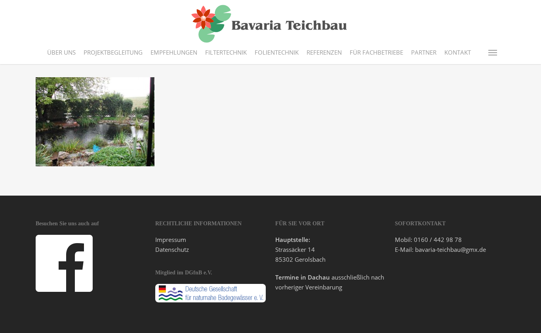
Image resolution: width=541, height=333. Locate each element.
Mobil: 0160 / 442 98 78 (428, 240)
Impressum (170, 240)
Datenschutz (172, 249)
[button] (493, 52)
